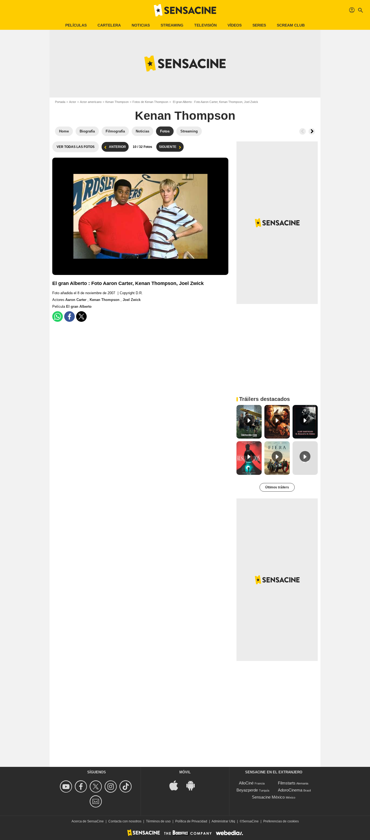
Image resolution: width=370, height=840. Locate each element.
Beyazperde (247, 790)
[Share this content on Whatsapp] (57, 316)
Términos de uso (158, 821)
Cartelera (109, 25)
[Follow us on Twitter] (96, 786)
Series (259, 25)
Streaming (172, 25)
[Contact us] (96, 801)
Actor (72, 101)
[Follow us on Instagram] (111, 786)
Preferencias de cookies (281, 821)
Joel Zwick (132, 300)
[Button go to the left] (302, 131)
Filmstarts (287, 783)
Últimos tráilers (277, 487)
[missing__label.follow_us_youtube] (67, 786)
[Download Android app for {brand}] (193, 785)
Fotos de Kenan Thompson (150, 101)
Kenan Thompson (117, 101)
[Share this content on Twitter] (81, 316)
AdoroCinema (290, 790)
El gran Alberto (79, 306)
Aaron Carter (76, 300)
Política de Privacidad (191, 821)
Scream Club (291, 25)
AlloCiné (246, 783)
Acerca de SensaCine (88, 821)
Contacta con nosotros (124, 821)
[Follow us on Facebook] (82, 786)
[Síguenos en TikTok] (126, 786)
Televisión (205, 25)
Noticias (141, 25)
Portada (60, 101)
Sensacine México (268, 797)
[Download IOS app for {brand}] (176, 785)
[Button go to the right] (312, 131)
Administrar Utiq (223, 821)
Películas (76, 25)
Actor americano (91, 101)
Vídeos (235, 25)
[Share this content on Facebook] (69, 316)
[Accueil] (185, 10)
